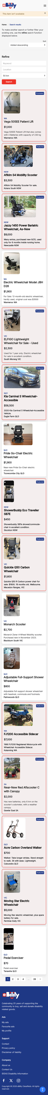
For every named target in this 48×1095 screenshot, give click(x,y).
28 (34, 979)
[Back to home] (9, 5)
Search (9, 82)
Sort (44, 41)
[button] (45, 5)
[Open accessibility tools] (43, 1090)
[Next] (40, 979)
